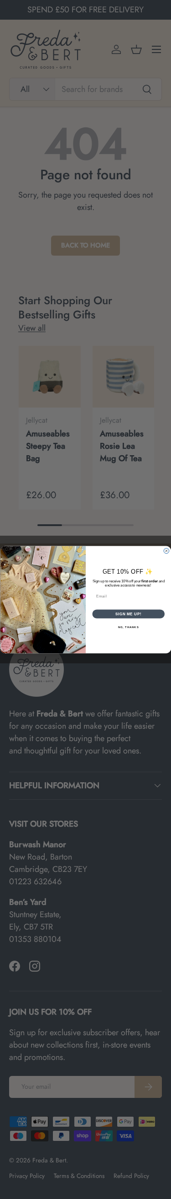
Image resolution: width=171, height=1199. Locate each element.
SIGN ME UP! (128, 613)
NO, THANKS (128, 627)
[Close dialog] (166, 551)
